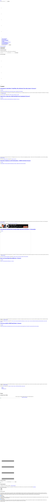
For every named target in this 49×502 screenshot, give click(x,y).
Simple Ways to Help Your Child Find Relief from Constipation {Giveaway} (15, 96)
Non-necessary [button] (2, 498)
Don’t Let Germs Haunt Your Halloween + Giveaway (10, 258)
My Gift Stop (15, 223)
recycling (18, 94)
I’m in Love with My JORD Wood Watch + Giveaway (10, 323)
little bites (15, 94)
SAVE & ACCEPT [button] (2, 501)
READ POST (4, 93)
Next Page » (4, 388)
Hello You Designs (13, 485)
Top (0, 0)
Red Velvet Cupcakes (21, 256)
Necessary (2, 495)
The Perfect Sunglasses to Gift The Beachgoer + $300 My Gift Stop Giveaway (15, 160)
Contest (10, 94)
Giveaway (12, 94)
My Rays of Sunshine (3, 46)
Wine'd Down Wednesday (7, 256)
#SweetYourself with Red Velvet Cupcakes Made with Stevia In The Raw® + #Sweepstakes (18, 229)
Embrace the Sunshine (24, 397)
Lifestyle (5, 94)
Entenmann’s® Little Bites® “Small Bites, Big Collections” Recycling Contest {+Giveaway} (18, 88)
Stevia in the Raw (26, 256)
